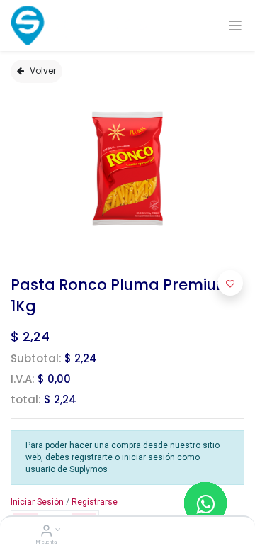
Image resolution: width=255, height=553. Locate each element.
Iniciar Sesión (37, 502)
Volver (43, 71)
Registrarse (95, 502)
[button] (230, 283)
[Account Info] (46, 532)
